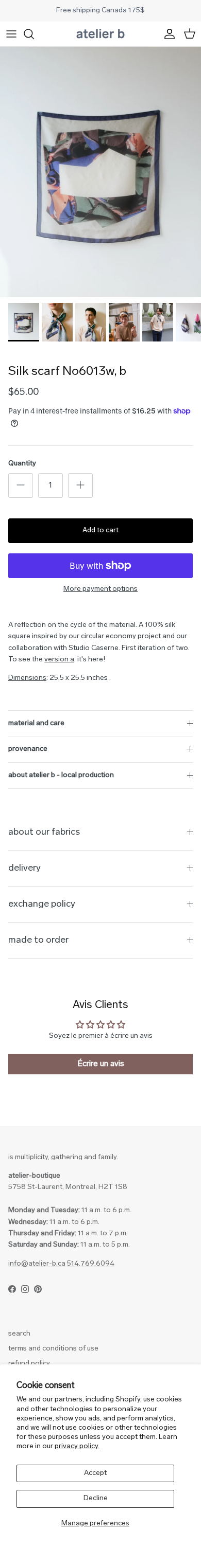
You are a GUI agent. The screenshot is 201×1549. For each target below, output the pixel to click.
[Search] (34, 34)
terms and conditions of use (53, 1349)
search (19, 1334)
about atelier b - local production (61, 775)
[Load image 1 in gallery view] (100, 172)
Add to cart (100, 530)
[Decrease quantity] (20, 485)
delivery (24, 868)
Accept (95, 1473)
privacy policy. (77, 1446)
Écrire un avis (100, 1064)
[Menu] (11, 34)
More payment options (100, 589)
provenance (27, 749)
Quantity (22, 463)
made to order (38, 940)
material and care (36, 723)
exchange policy (41, 904)
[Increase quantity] (80, 485)
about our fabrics (44, 832)
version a (59, 659)
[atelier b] (100, 34)
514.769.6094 (90, 1264)
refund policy (29, 1363)
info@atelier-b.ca (36, 1264)
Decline (95, 1498)
